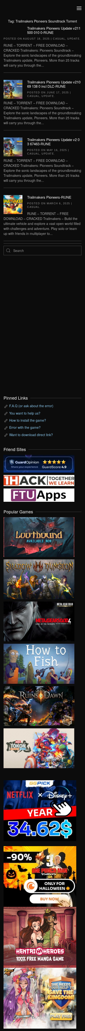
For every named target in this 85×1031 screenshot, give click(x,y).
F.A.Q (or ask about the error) (31, 405)
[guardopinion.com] (39, 463)
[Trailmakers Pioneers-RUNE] (13, 203)
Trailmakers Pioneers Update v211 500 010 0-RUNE (54, 30)
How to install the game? (27, 420)
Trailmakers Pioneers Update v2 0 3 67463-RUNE (53, 141)
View (39, 536)
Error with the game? (25, 427)
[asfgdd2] (40, 936)
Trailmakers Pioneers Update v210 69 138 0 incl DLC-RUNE (54, 84)
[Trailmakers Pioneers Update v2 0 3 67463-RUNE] (13, 146)
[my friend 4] (39, 494)
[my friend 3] (39, 480)
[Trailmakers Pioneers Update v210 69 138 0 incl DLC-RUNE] (13, 89)
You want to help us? (24, 413)
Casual (59, 38)
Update (73, 38)
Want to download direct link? (31, 434)
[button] (79, 8)
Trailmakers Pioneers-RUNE (49, 197)
